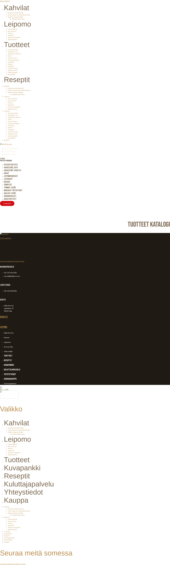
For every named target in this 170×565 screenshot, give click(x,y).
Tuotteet (17, 45)
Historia (10, 33)
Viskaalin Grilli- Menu (18, 19)
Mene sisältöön (5, 1)
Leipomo (17, 24)
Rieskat (10, 64)
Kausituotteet (12, 58)
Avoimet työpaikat (14, 37)
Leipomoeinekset (13, 60)
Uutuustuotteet (13, 50)
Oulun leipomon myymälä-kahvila (19, 430)
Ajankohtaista (12, 39)
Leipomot (11, 35)
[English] (3, 390)
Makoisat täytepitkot (13, 190)
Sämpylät (11, 66)
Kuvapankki (11, 74)
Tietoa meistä (12, 29)
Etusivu (2, 159)
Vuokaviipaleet (13, 72)
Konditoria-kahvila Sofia (16, 13)
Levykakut (11, 62)
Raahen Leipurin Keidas (15, 17)
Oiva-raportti (5, 238)
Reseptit (17, 80)
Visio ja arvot (12, 31)
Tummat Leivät (13, 68)
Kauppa (16, 500)
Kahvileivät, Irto (13, 52)
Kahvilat (16, 8)
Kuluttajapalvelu (29, 484)
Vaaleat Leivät (12, 70)
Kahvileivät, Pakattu (14, 54)
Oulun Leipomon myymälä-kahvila (19, 15)
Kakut (10, 56)
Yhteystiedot (23, 492)
